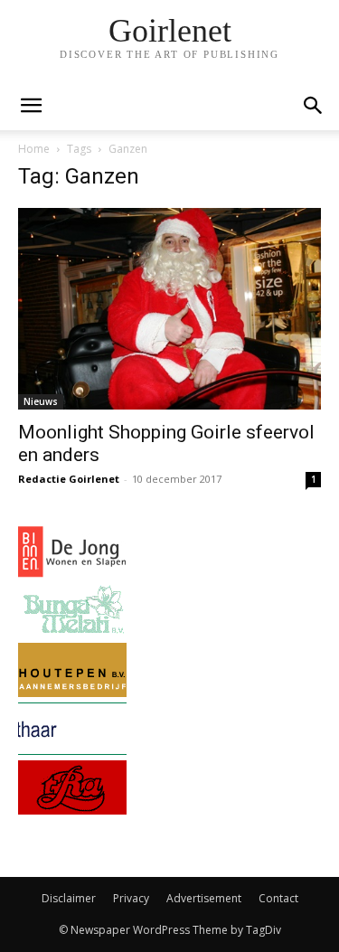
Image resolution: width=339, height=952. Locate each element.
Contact (278, 898)
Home (34, 148)
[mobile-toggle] (31, 105)
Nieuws (41, 401)
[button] (313, 105)
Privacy (131, 898)
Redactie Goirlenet (68, 478)
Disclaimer (69, 898)
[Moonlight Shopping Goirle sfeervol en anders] (169, 309)
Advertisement (203, 898)
